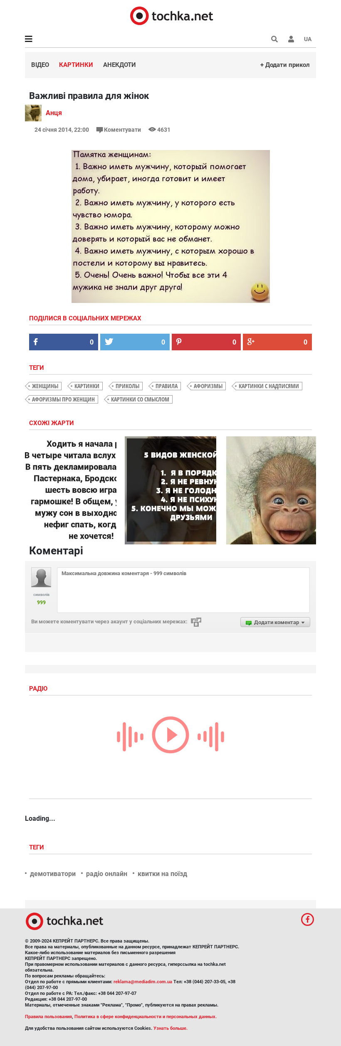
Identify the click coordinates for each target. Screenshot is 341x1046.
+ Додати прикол (285, 65)
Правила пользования (48, 1016)
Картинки (76, 65)
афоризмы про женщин (63, 399)
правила (167, 386)
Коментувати (122, 129)
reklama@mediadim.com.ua (143, 981)
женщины (45, 386)
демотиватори (53, 874)
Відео (40, 65)
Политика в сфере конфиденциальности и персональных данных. (145, 1016)
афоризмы (208, 386)
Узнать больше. (170, 1028)
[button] (291, 39)
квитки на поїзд (162, 874)
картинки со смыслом (140, 399)
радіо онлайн (106, 874)
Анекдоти (119, 65)
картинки (86, 386)
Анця (54, 113)
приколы (127, 386)
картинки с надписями (269, 386)
